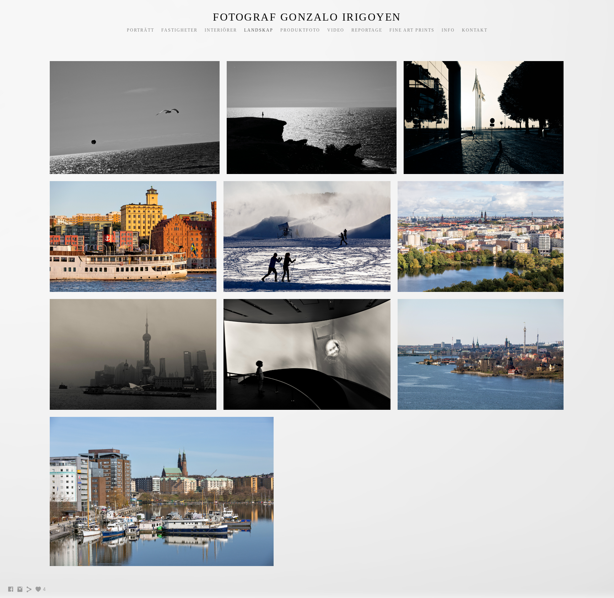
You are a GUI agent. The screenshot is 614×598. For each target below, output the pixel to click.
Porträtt (140, 30)
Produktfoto (300, 30)
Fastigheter (179, 30)
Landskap (258, 30)
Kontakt (475, 30)
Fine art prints (412, 30)
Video (335, 30)
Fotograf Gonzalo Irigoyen (307, 17)
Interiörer (221, 30)
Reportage (366, 30)
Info (448, 30)
